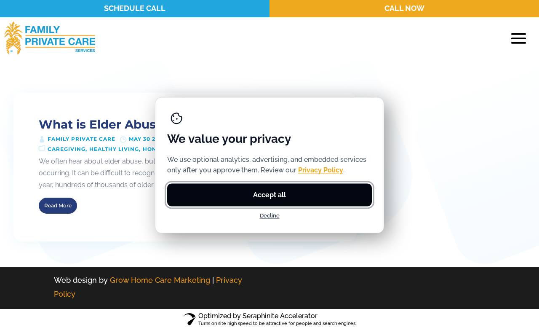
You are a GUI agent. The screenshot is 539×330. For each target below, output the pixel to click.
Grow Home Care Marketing (160, 280)
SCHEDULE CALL (134, 8)
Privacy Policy (320, 170)
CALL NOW (404, 8)
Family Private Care (81, 139)
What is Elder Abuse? (104, 124)
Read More (58, 205)
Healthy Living (114, 149)
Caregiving (66, 149)
